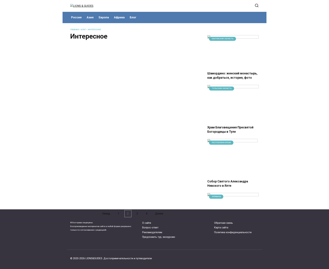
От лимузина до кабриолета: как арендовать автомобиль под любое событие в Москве (96, 110)
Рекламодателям (152, 232)
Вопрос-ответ (150, 227)
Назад (106, 213)
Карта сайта (221, 227)
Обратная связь (223, 223)
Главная (74, 29)
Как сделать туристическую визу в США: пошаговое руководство (95, 179)
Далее (159, 213)
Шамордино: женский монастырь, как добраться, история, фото (232, 75)
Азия (90, 17)
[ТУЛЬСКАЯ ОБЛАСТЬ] (233, 120)
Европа (104, 17)
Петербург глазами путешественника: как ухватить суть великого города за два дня (98, 142)
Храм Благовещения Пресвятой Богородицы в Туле (230, 129)
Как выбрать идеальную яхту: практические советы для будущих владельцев (162, 110)
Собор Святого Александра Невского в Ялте (227, 183)
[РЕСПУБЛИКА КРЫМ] (232, 174)
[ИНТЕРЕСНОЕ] (99, 206)
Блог (133, 17)
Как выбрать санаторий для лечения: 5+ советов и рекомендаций (97, 76)
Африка (119, 17)
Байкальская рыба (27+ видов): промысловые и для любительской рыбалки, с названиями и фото (162, 209)
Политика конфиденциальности (233, 232)
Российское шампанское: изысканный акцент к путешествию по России (164, 179)
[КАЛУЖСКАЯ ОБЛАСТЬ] (233, 66)
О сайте (146, 223)
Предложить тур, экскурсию (158, 237)
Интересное (94, 29)
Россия (76, 17)
